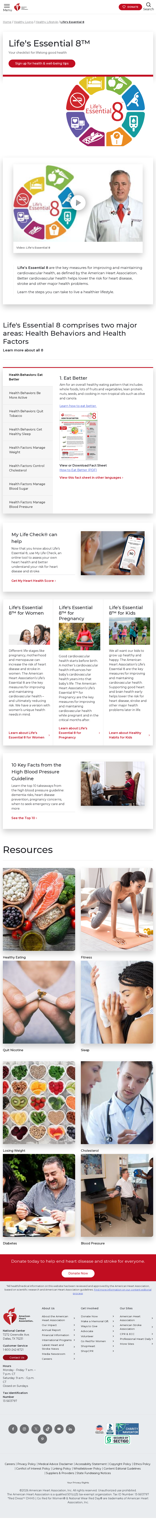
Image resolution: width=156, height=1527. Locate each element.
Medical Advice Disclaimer (55, 1464)
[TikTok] (48, 1429)
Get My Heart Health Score (32, 581)
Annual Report (51, 1329)
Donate (132, 6)
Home (7, 22)
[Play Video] (78, 203)
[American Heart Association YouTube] (59, 1429)
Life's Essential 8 (72, 22)
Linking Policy (62, 1468)
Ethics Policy (142, 1464)
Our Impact (49, 1325)
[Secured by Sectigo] (117, 1439)
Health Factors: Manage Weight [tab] (27, 450)
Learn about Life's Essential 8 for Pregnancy (73, 733)
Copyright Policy (120, 1464)
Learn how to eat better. (78, 406)
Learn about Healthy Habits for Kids (125, 735)
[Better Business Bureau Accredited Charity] (110, 1428)
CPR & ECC (127, 1333)
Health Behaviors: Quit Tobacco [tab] (26, 413)
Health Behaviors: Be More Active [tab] (25, 395)
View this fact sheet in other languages (90, 477)
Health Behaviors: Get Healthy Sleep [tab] (25, 432)
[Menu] (7, 6)
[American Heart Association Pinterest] (42, 1439)
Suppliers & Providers (60, 1473)
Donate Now (78, 1273)
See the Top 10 (23, 818)
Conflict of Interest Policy (33, 1468)
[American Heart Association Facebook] (13, 1429)
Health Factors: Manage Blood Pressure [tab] (27, 504)
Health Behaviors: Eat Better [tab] (26, 377)
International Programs (57, 1340)
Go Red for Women (93, 1341)
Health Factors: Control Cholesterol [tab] (27, 468)
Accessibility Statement (91, 1464)
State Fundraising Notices (93, 1473)
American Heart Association (130, 1318)
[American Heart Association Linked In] (70, 1429)
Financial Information (55, 1335)
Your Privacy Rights (78, 1482)
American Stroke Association (131, 1327)
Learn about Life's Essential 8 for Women (26, 735)
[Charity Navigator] (127, 1428)
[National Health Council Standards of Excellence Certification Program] (99, 1428)
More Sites (127, 1343)
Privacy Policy (26, 1464)
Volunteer (87, 1336)
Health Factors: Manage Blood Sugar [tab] (27, 486)
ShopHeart (88, 1346)
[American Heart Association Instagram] (24, 1429)
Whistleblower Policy (87, 1468)
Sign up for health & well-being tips (42, 63)
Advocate (87, 1331)
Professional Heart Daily (135, 1338)
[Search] (148, 4)
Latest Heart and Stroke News (53, 1346)
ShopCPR (87, 1351)
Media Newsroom (53, 1353)
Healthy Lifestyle (47, 22)
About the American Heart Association (55, 1318)
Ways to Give (89, 1326)
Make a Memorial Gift (94, 1321)
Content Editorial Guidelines (122, 1468)
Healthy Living (23, 22)
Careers (47, 1358)
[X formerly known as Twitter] (36, 1429)
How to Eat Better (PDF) (78, 470)
